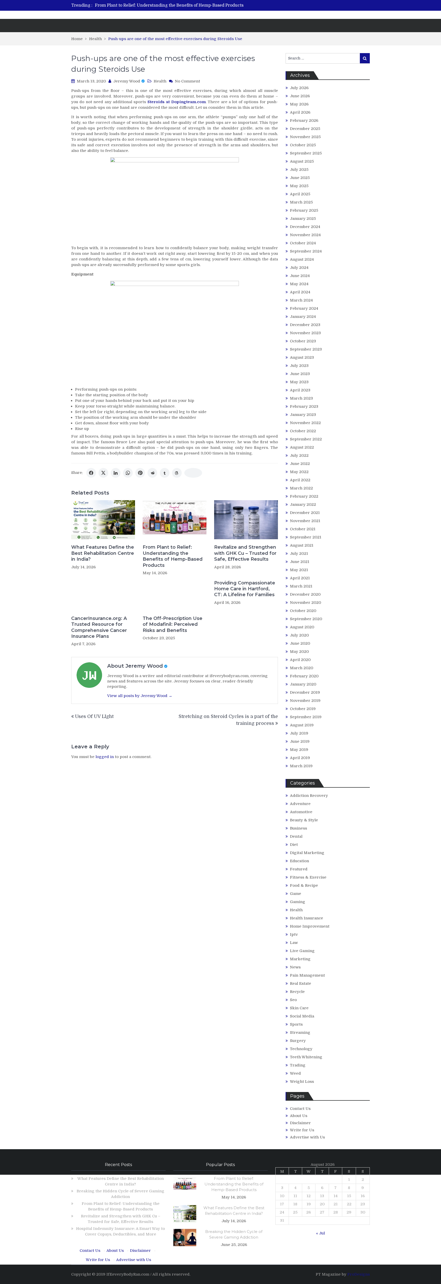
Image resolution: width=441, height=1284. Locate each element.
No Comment (187, 81)
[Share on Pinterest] (140, 473)
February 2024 (304, 308)
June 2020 (300, 643)
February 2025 (304, 210)
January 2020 (303, 684)
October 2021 (302, 529)
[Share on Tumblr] (164, 473)
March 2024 (301, 300)
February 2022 (304, 496)
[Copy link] (193, 473)
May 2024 (299, 284)
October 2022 (303, 431)
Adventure (300, 803)
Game (295, 893)
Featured (299, 869)
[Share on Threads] (177, 473)
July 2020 (299, 635)
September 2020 (306, 619)
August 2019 (302, 725)
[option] (172, 5)
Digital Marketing (307, 852)
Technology (301, 1049)
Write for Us (302, 1130)
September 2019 (306, 717)
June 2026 (300, 96)
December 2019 (305, 692)
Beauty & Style (304, 820)
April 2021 (300, 578)
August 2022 (302, 447)
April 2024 (300, 292)
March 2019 (301, 766)
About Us (298, 1115)
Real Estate (300, 983)
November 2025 (305, 137)
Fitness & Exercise (308, 877)
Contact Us (300, 1108)
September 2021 (305, 537)
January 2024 (303, 316)
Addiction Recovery (309, 795)
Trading (297, 1065)
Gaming (297, 901)
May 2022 (299, 472)
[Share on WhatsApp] (128, 473)
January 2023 (303, 414)
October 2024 (303, 243)
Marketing (300, 959)
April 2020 (300, 659)
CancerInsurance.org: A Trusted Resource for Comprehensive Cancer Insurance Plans (99, 627)
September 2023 (306, 349)
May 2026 (299, 104)
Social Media (302, 1016)
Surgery (298, 1040)
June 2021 (299, 561)
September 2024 (306, 251)
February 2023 (304, 406)
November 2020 (305, 602)
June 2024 (300, 275)
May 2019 (299, 749)
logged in (104, 756)
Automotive (301, 812)
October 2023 (303, 341)
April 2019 (300, 757)
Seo (293, 1000)
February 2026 (304, 120)
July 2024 (299, 267)
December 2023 (305, 324)
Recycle (297, 991)
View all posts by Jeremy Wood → (139, 695)
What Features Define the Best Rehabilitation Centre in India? (102, 553)
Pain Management (307, 975)
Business (298, 828)
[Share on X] (103, 473)
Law (294, 942)
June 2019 (300, 741)
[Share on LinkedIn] (115, 473)
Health (160, 81)
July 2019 (299, 733)
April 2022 (300, 480)
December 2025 (305, 128)
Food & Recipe (304, 885)
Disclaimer (300, 1123)
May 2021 (299, 570)
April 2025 (300, 194)
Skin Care (299, 1008)
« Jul (320, 1233)
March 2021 (301, 586)
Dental (296, 836)
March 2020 (301, 668)
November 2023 (305, 333)
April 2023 (300, 390)
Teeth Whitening (306, 1057)
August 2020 (302, 627)
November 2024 (305, 235)
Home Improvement (309, 926)
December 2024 (305, 226)
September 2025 (306, 153)
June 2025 (300, 177)
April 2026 (300, 112)
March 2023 (301, 398)
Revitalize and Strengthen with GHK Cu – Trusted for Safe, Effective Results (245, 553)
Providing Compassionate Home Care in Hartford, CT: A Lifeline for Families (244, 589)
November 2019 (305, 700)
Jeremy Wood (126, 81)
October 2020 (303, 610)
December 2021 (305, 512)
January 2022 (303, 504)
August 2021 (301, 545)
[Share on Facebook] (91, 473)
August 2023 (302, 357)
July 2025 (299, 169)
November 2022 (305, 423)
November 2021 (305, 521)
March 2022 (301, 488)
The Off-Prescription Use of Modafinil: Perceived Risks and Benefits (172, 624)
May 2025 (299, 186)
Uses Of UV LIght (94, 716)
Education (299, 861)
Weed (295, 1073)
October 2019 (303, 708)
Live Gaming (302, 951)
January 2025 (303, 218)
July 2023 (299, 365)
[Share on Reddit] (152, 473)
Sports (296, 1024)
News (295, 967)
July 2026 (299, 88)
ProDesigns (358, 1274)
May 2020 (299, 651)
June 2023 (300, 373)
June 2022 (300, 463)
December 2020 (305, 594)
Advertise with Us (307, 1137)
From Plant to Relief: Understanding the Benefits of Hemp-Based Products (169, 5)
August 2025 (302, 161)
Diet (294, 844)
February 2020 (304, 676)
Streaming (300, 1032)
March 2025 (301, 202)
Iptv (294, 934)
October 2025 (303, 145)
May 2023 (299, 382)
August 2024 (302, 259)
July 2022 (299, 455)
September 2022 (306, 439)
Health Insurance (306, 918)
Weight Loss (302, 1081)
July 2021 (299, 553)
